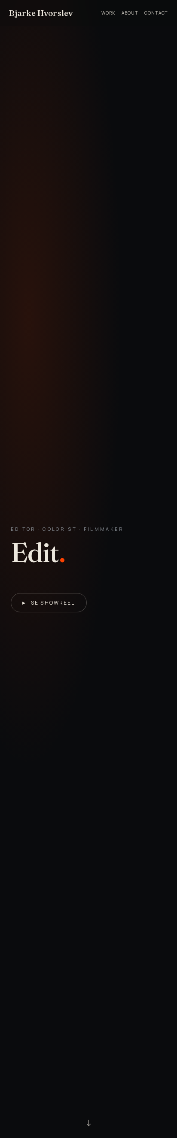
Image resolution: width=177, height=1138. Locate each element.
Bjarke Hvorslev (41, 13)
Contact (156, 13)
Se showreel (48, 602)
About (130, 13)
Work (108, 13)
